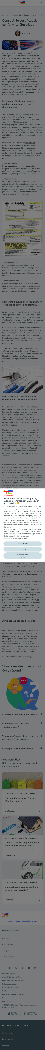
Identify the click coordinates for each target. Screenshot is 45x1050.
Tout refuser (22, 549)
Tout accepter (22, 544)
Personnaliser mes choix (22, 556)
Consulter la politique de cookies (15, 538)
